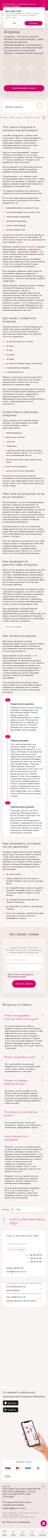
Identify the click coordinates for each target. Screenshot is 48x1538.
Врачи (13, 1535)
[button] (24, 1017)
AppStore (6, 6)
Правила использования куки (13, 1515)
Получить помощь (13, 627)
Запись (22, 1535)
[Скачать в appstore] (24, 1402)
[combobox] (27, 1209)
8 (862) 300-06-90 (14, 1268)
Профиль (42, 1535)
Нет (14, 23)
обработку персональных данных (21, 975)
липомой (32, 249)
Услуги (32, 1535)
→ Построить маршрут (16, 1249)
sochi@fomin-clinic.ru (16, 1271)
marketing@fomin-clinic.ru (14, 1508)
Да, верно (33, 23)
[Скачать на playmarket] (24, 1409)
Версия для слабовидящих (18, 1522)
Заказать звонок (24, 983)
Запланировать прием (24, 88)
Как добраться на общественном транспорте (21, 1299)
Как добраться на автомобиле (16, 1288)
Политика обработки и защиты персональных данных (21, 1513)
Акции (4, 1535)
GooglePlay (16, 6)
